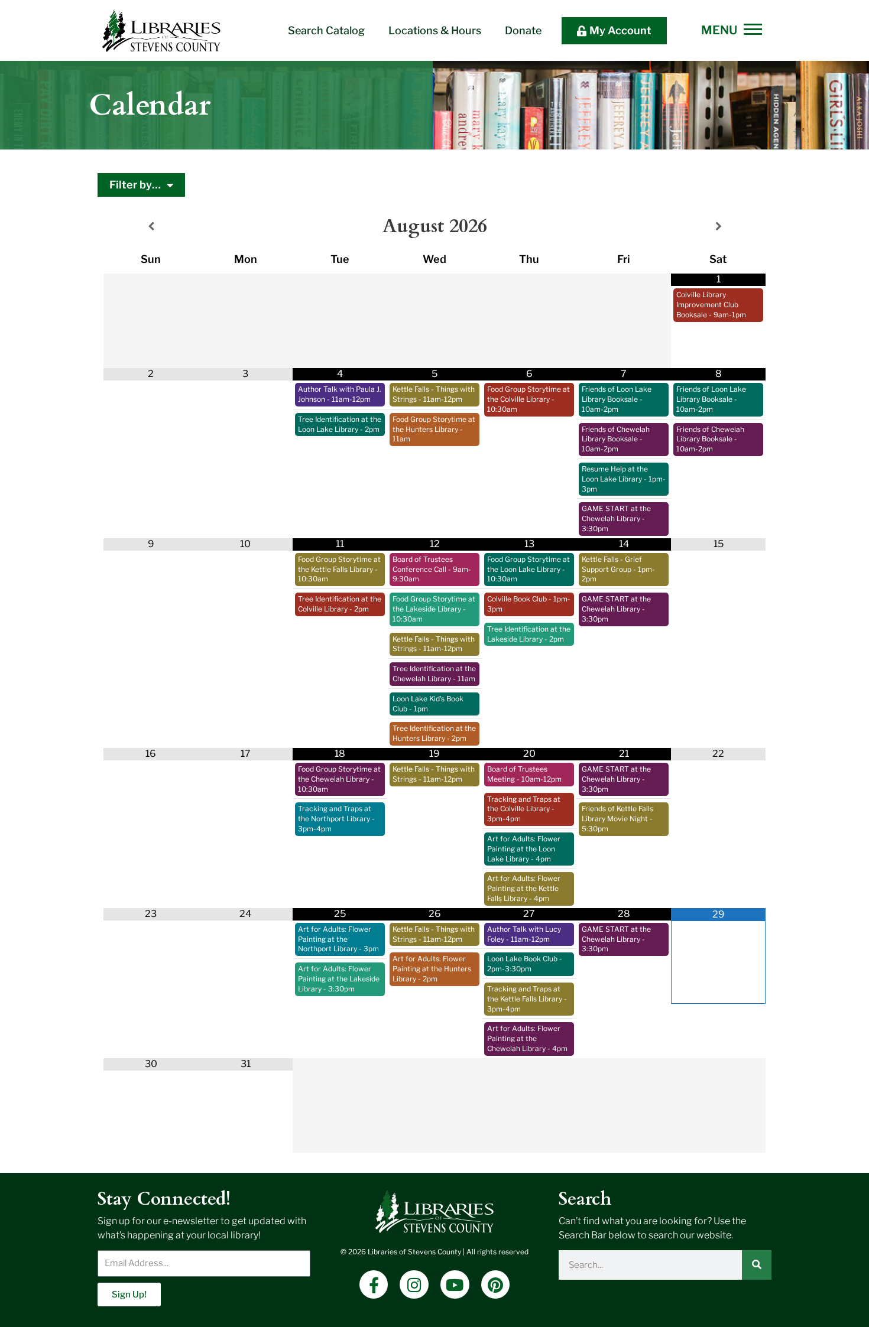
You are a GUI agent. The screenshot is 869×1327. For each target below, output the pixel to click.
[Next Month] (718, 226)
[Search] (756, 1265)
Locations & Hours (434, 30)
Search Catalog (326, 30)
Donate (523, 30)
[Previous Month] (150, 226)
